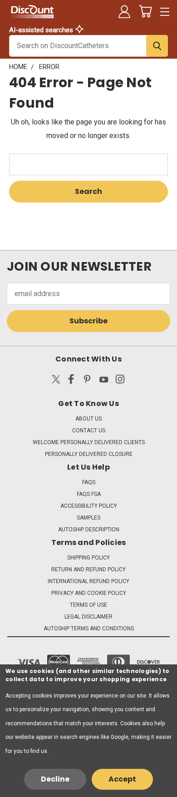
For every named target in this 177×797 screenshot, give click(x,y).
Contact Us (88, 430)
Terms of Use (88, 605)
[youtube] (103, 381)
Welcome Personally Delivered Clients (89, 442)
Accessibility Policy (88, 506)
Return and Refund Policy (88, 569)
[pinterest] (87, 381)
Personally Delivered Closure (89, 454)
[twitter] (56, 381)
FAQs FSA (89, 494)
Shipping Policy (88, 557)
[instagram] (120, 381)
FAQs (88, 482)
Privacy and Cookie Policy (88, 593)
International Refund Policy (88, 581)
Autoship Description (88, 529)
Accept (122, 779)
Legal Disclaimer (88, 617)
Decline (55, 779)
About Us (88, 419)
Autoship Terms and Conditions (89, 628)
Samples (88, 518)
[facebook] (71, 381)
